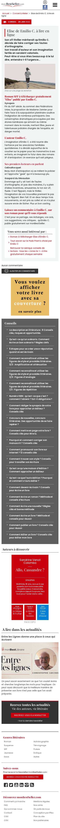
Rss (32, 785)
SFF (5, 749)
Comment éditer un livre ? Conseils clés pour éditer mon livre (30, 536)
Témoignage (40, 745)
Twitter (11, 785)
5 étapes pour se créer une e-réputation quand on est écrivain (31, 350)
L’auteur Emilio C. (15, 137)
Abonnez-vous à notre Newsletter (22, 777)
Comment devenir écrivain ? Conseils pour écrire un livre (29, 489)
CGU (6, 816)
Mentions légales (42, 801)
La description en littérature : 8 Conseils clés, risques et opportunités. (31, 332)
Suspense (8, 745)
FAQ (6, 805)
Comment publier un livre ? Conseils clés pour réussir (31, 527)
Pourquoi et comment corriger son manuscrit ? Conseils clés (28, 442)
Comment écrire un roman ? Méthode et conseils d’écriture (31, 498)
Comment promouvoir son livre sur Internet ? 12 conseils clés (28, 451)
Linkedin (21, 785)
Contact (8, 812)
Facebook (6, 785)
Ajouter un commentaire (22, 271)
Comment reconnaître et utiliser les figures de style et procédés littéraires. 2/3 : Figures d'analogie (30, 374)
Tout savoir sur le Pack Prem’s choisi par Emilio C (31, 242)
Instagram (26, 785)
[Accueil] (13, 5)
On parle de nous (42, 809)
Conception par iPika (43, 812)
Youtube (16, 785)
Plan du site (39, 816)
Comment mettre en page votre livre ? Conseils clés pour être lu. (30, 432)
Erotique (37, 753)
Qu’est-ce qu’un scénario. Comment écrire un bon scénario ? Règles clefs (29, 341)
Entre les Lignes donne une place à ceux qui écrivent (28, 638)
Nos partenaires (41, 820)
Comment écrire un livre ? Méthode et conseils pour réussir (29, 517)
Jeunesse (8, 753)
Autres (36, 756)
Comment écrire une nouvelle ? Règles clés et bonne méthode (29, 508)
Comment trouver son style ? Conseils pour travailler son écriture (30, 460)
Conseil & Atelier (20, 13)
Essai (6, 756)
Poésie (37, 749)
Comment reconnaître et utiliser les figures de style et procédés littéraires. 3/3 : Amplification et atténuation (30, 361)
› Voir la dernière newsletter (30, 720)
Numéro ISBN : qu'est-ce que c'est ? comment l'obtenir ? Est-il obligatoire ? (30, 398)
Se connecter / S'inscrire (45, 2)
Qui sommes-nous (13, 809)
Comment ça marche (14, 801)
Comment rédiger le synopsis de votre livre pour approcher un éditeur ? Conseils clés (30, 408)
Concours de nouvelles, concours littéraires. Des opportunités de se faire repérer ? (30, 421)
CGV (6, 820)
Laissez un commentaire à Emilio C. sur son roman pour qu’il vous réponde (28, 211)
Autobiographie (41, 741)
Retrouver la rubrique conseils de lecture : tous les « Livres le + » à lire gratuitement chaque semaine (28, 251)
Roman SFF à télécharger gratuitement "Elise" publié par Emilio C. (28, 98)
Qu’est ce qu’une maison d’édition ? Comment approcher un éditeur (28, 470)
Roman (7, 741)
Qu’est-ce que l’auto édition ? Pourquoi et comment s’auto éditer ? (30, 479)
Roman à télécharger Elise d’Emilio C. (29, 236)
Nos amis (38, 805)
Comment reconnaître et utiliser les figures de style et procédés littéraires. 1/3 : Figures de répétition (30, 386)
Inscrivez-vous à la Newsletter (30, 715)
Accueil (5, 13)
